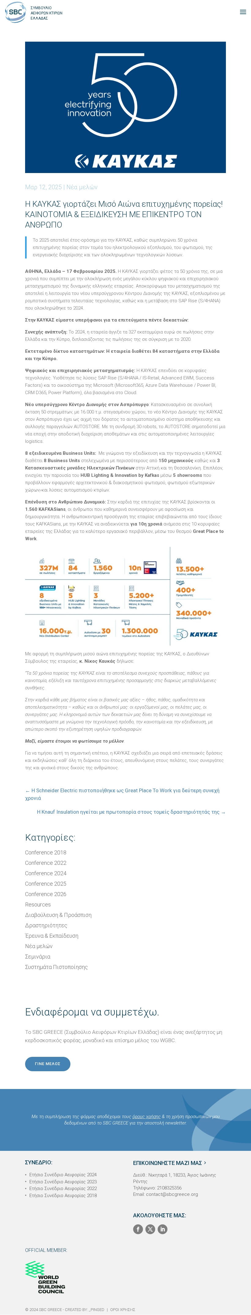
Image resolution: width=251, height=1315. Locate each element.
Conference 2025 (45, 883)
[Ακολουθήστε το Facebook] (138, 1229)
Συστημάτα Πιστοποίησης (56, 967)
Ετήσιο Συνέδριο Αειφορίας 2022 (63, 1188)
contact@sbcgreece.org (172, 1194)
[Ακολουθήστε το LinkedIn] (162, 1229)
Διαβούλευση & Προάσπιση (58, 915)
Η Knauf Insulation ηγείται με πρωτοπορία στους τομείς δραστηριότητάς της (131, 812)
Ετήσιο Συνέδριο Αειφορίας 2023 (63, 1182)
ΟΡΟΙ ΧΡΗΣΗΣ (122, 1309)
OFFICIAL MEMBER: (46, 1250)
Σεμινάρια (37, 956)
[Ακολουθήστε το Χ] (150, 1229)
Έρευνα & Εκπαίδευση (51, 936)
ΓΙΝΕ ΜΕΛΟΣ (48, 1063)
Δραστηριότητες (46, 925)
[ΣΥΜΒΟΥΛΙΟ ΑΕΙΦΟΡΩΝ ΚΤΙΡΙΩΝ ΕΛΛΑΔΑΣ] (16, 12)
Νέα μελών (82, 187)
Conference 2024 (45, 873)
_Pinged (96, 1309)
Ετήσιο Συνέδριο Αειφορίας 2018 (63, 1195)
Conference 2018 (45, 852)
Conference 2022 (45, 863)
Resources (38, 904)
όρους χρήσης (147, 1116)
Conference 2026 (45, 894)
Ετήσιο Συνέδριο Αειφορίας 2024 (63, 1174)
